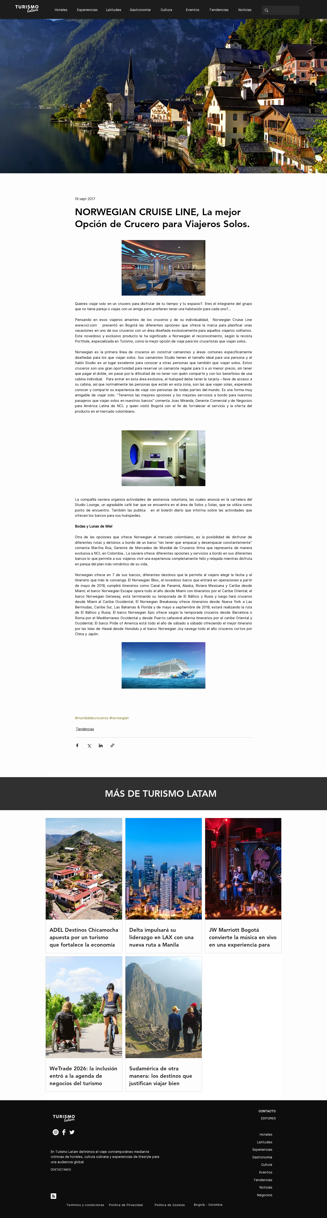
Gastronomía (262, 1157)
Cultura (266, 1165)
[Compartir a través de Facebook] (77, 745)
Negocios (264, 1195)
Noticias (265, 1187)
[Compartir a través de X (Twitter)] (89, 745)
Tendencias (85, 729)
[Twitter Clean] (72, 1132)
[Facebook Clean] (64, 1132)
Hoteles (266, 1134)
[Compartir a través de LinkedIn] (100, 745)
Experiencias (262, 1149)
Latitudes (264, 1142)
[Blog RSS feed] (53, 1196)
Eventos (265, 1172)
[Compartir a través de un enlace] (112, 745)
